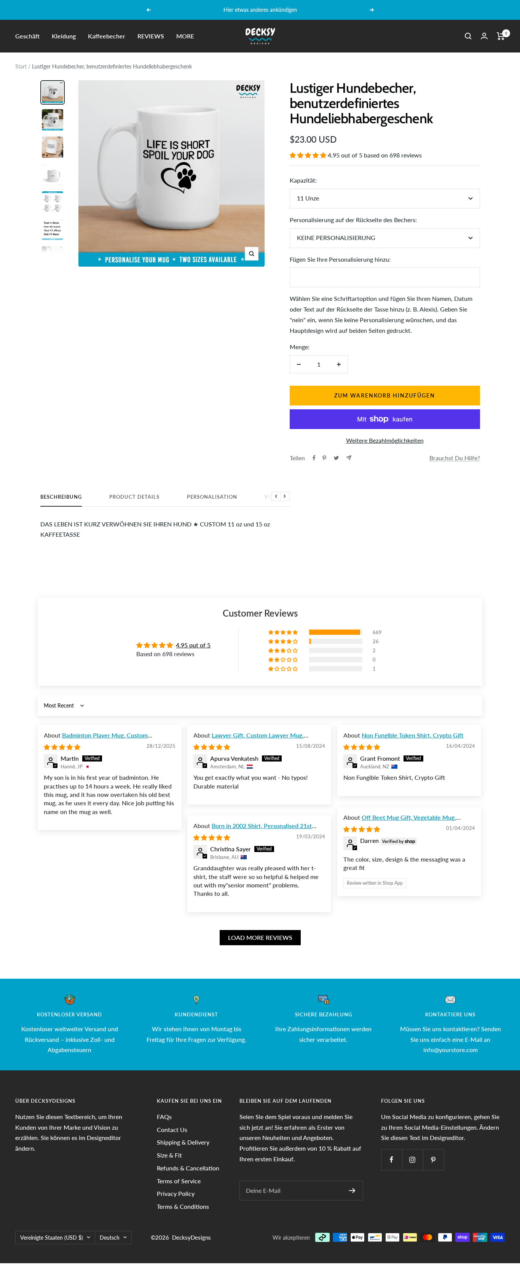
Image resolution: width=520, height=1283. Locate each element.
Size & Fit (169, 1155)
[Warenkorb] (501, 36)
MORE (185, 36)
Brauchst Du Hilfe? (454, 457)
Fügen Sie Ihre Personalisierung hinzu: (340, 259)
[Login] (484, 36)
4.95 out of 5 (193, 645)
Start (21, 66)
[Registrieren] (352, 1190)
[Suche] (468, 36)
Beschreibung (61, 497)
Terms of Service (179, 1180)
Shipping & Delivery (183, 1142)
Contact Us (172, 1129)
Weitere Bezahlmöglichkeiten (385, 440)
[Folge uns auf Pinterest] (433, 1159)
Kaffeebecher (106, 36)
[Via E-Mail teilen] (348, 457)
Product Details (134, 497)
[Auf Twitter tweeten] (336, 458)
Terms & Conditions (183, 1206)
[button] (309, 155)
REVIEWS (150, 36)
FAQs (164, 1116)
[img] (62, 746)
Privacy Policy (176, 1193)
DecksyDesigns (191, 1237)
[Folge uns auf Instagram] (412, 1159)
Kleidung (64, 36)
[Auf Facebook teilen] (314, 458)
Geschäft (27, 36)
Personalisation (212, 497)
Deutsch (110, 1237)
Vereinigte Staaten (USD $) (51, 1237)
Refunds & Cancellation (188, 1168)
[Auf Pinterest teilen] (324, 458)
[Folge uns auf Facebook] (391, 1159)
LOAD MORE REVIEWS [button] (260, 937)
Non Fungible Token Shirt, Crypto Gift (412, 735)
